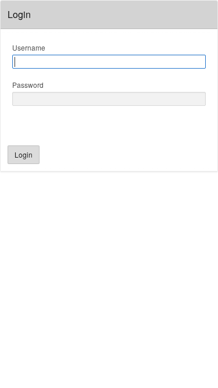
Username (28, 47)
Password (28, 85)
